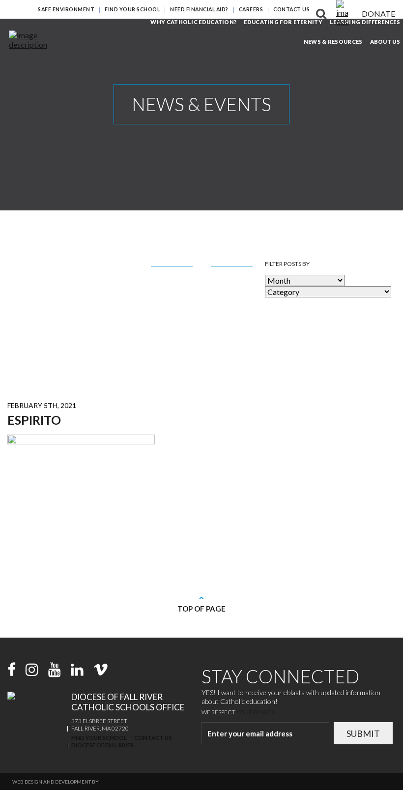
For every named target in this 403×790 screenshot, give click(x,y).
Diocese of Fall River (102, 745)
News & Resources (333, 41)
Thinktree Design (122, 782)
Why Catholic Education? (193, 22)
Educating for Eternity (283, 22)
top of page (201, 608)
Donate (378, 13)
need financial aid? (199, 9)
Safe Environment (66, 9)
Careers (251, 9)
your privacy (255, 712)
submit (363, 733)
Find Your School (132, 9)
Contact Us (291, 9)
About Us (385, 41)
